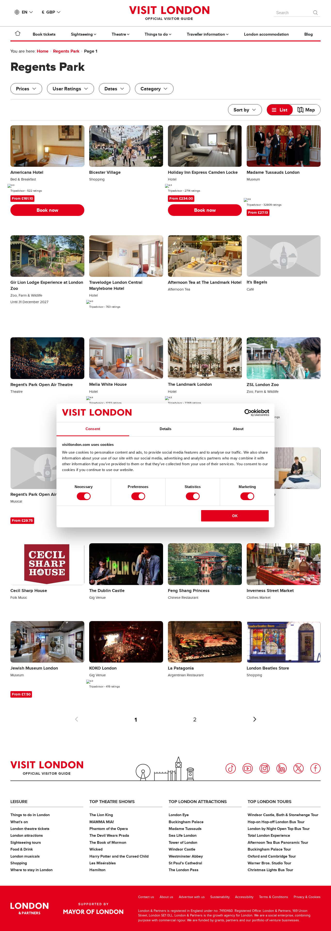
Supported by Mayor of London (93, 908)
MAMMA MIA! (101, 822)
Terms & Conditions (273, 897)
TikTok (231, 768)
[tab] (280, 109)
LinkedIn (281, 768)
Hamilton (97, 870)
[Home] (17, 34)
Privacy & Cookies (307, 897)
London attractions (26, 835)
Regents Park (66, 51)
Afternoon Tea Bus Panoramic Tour (278, 842)
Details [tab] (166, 429)
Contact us (146, 897)
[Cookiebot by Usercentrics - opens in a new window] (248, 412)
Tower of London (183, 842)
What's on (19, 822)
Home (42, 51)
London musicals (25, 856)
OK (235, 516)
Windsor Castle (182, 849)
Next (254, 719)
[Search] (315, 11)
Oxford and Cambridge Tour (272, 856)
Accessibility (244, 897)
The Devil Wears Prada (109, 835)
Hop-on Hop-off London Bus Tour (276, 822)
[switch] (138, 496)
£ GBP (48, 12)
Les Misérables (102, 863)
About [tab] (238, 429)
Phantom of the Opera (108, 828)
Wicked (95, 849)
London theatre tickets (29, 828)
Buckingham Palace (186, 822)
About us (166, 897)
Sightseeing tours (25, 842)
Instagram (265, 768)
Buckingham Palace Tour (269, 849)
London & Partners (29, 908)
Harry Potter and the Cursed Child (119, 856)
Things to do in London (30, 815)
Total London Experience (269, 835)
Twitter (298, 768)
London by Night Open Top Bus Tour (279, 828)
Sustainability (220, 897)
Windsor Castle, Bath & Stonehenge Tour (283, 815)
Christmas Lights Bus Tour (270, 870)
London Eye (179, 815)
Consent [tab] (93, 429)
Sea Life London (183, 835)
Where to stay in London (31, 870)
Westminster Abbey (186, 856)
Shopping (18, 863)
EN (24, 12)
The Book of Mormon (107, 842)
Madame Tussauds (185, 828)
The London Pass (183, 870)
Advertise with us (192, 897)
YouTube (248, 768)
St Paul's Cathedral (185, 863)
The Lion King (101, 815)
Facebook (315, 768)
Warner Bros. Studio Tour (269, 863)
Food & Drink (21, 849)
